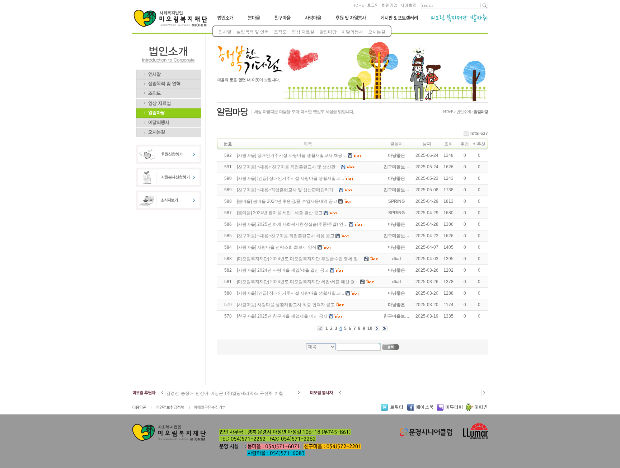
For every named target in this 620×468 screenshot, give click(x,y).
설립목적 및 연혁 (252, 31)
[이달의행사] (168, 120)
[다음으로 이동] (298, 394)
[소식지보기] (168, 208)
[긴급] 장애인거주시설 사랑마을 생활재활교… (300, 178)
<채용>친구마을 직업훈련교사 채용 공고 (295, 235)
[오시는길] (168, 130)
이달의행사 (352, 31)
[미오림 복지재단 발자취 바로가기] (456, 20)
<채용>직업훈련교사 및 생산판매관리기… (297, 189)
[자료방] (168, 101)
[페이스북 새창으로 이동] (422, 409)
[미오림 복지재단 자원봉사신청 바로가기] (168, 185)
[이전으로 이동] (163, 394)
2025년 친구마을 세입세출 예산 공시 (292, 316)
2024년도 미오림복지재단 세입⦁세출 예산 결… (314, 281)
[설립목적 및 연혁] (168, 81)
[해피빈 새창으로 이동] (476, 409)
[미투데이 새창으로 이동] (451, 409)
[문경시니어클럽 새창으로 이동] (426, 435)
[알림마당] (168, 110)
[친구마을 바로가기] (283, 20)
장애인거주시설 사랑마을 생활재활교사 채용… (302, 155)
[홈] (358, 7)
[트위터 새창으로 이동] (394, 409)
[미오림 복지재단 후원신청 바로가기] (168, 162)
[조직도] (168, 91)
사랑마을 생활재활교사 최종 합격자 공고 (296, 304)
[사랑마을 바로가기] (313, 20)
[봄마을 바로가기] (253, 20)
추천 (464, 143)
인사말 (225, 31)
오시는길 (376, 31)
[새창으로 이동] (141, 409)
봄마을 (244, 201)
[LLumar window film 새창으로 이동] (474, 438)
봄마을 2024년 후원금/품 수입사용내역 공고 (295, 201)
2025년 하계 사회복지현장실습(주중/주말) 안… (302, 224)
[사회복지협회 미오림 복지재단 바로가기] (172, 25)
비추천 (479, 143)
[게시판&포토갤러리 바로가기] (399, 20)
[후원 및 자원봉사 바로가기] (350, 20)
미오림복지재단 (253, 258)
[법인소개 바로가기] (226, 20)
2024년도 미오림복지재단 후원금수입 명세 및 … (316, 258)
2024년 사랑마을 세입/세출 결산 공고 (293, 270)
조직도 (280, 31)
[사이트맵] (408, 7)
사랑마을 (246, 155)
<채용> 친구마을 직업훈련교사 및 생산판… (298, 166)
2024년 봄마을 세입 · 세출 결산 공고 (288, 212)
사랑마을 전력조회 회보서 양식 (286, 247)
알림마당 (328, 31)
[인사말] (168, 72)
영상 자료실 (303, 31)
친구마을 (246, 166)
